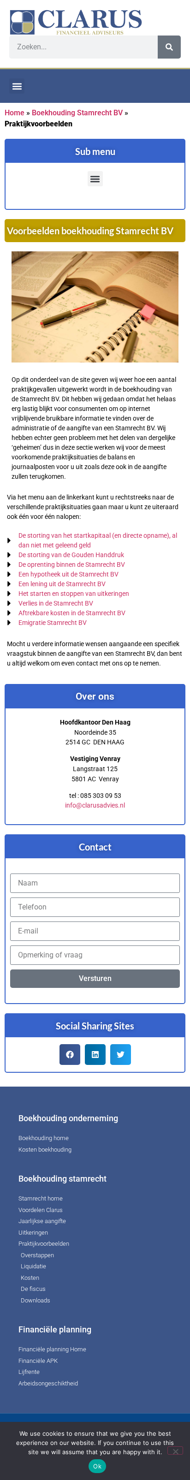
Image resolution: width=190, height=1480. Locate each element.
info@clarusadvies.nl (95, 805)
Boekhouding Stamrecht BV (77, 112)
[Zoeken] (169, 47)
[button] (16, 86)
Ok (97, 1466)
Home (14, 112)
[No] (175, 1450)
